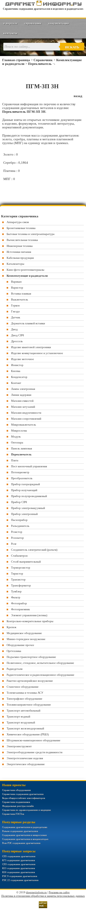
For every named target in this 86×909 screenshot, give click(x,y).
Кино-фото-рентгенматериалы (25, 269)
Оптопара (17, 442)
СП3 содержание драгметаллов (18, 864)
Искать (72, 47)
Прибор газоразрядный (25, 484)
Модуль (16, 436)
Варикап (16, 281)
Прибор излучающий (24, 490)
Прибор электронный (24, 514)
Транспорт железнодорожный (25, 728)
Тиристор (17, 573)
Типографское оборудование (24, 698)
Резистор (16, 531)
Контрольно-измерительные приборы (30, 621)
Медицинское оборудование (24, 633)
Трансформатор (21, 585)
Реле (14, 543)
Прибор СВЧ (19, 502)
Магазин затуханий (23, 406)
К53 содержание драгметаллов (18, 868)
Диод (14, 329)
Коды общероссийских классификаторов (23, 798)
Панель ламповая (21, 448)
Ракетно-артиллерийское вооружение (30, 680)
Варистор (17, 287)
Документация (58, 23)
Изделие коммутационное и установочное (37, 353)
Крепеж (11, 627)
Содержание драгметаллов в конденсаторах (25, 839)
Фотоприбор (19, 603)
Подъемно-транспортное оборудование (31, 657)
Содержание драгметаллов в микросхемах (24, 835)
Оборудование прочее (20, 645)
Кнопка (15, 371)
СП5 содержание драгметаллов (18, 856)
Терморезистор (20, 567)
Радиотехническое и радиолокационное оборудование (40, 674)
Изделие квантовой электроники (31, 347)
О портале (10, 23)
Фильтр (15, 597)
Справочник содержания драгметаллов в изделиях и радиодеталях (43, 8)
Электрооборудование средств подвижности (34, 752)
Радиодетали (14, 668)
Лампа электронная (23, 389)
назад (78, 96)
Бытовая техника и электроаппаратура (30, 234)
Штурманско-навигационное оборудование (33, 740)
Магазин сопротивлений (26, 418)
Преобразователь (21, 478)
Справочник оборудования (16, 790)
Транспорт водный (18, 716)
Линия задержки (21, 394)
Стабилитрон (19, 555)
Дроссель (17, 341)
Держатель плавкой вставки (28, 323)
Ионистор (17, 365)
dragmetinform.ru (36, 892)
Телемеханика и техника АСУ (25, 692)
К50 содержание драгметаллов (18, 872)
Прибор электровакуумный (28, 508)
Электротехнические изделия (25, 758)
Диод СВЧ (17, 335)
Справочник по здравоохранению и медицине (26, 810)
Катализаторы (15, 263)
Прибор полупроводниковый (29, 496)
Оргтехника (14, 651)
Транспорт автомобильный (23, 710)
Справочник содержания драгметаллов (22, 794)
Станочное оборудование (23, 686)
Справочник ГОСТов (13, 814)
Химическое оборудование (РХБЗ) (28, 734)
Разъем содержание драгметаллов (20, 831)
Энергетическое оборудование (26, 764)
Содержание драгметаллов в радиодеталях (24, 827)
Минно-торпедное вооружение (26, 639)
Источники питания (19, 252)
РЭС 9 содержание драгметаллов (19, 876)
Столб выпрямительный (26, 561)
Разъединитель (20, 526)
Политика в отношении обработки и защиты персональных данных (43, 896)
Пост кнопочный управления (29, 466)
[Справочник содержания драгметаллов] (43, 4)
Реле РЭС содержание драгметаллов (21, 843)
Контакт (16, 383)
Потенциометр (20, 472)
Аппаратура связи (18, 222)
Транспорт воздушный (21, 722)
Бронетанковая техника (21, 228)
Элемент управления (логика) (29, 615)
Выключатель (19, 299)
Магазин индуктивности (26, 412)
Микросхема (19, 430)
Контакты (10, 33)
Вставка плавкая (21, 293)
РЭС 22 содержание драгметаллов (20, 880)
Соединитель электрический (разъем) (34, 549)
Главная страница (16, 60)
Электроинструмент (19, 746)
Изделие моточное (22, 359)
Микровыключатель (23, 424)
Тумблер (16, 591)
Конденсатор (19, 377)
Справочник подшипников (16, 802)
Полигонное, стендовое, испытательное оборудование (40, 663)
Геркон (15, 305)
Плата (14, 460)
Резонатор (17, 537)
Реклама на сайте (59, 892)
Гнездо (15, 311)
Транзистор (18, 579)
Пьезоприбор (19, 520)
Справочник (32, 23)
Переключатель (40, 64)
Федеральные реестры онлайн (18, 806)
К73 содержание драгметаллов (18, 860)
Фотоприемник (20, 609)
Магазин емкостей (22, 400)
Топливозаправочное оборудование (29, 704)
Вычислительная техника (22, 240)
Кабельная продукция (20, 257)
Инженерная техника (20, 246)
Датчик (15, 317)
